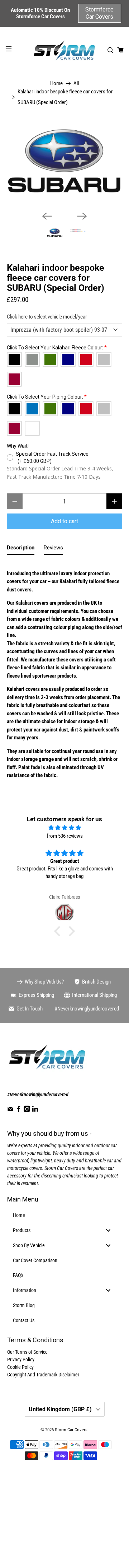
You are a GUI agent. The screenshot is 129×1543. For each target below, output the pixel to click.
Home (56, 83)
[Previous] (47, 216)
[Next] (82, 216)
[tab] (20, 549)
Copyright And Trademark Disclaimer (43, 1374)
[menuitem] (64, 1215)
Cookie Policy (20, 1367)
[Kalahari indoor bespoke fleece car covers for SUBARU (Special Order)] (64, 161)
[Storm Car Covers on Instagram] (27, 1110)
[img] (64, 828)
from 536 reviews (65, 836)
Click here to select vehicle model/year (47, 316)
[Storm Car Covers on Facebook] (18, 1110)
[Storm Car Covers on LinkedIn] (35, 1110)
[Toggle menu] (108, 1230)
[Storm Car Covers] (64, 50)
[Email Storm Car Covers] (10, 1110)
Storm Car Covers (71, 1429)
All (76, 83)
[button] (59, 931)
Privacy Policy (20, 1359)
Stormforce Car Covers (99, 13)
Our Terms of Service (27, 1352)
